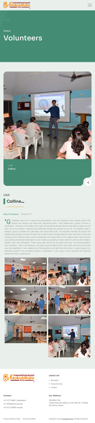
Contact (54, 387)
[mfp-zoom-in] (25, 271)
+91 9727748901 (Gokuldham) (14, 400)
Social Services (56, 384)
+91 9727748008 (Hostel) (13, 408)
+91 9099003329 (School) (13, 404)
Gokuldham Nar (67, 419)
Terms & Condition (29, 419)
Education (55, 380)
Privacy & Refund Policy (11, 419)
